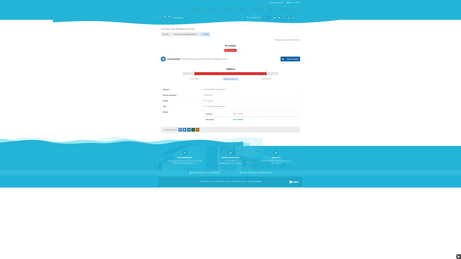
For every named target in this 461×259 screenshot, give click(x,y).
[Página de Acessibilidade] (293, 18)
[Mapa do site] (289, 18)
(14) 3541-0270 (231, 161)
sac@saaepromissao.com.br (230, 163)
